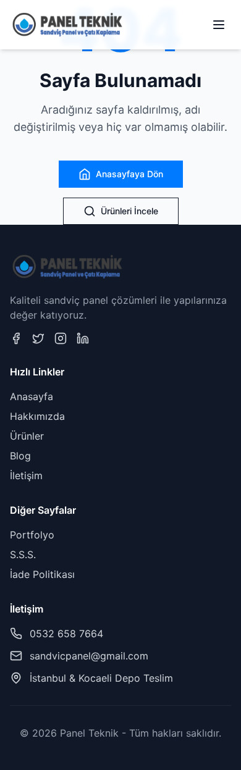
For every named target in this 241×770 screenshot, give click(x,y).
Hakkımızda (37, 416)
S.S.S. (23, 554)
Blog (20, 456)
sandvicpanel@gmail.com (89, 656)
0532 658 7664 (66, 633)
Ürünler (27, 436)
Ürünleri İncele (129, 211)
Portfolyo (32, 535)
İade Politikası (42, 574)
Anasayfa (31, 396)
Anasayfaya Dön (129, 174)
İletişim (26, 475)
